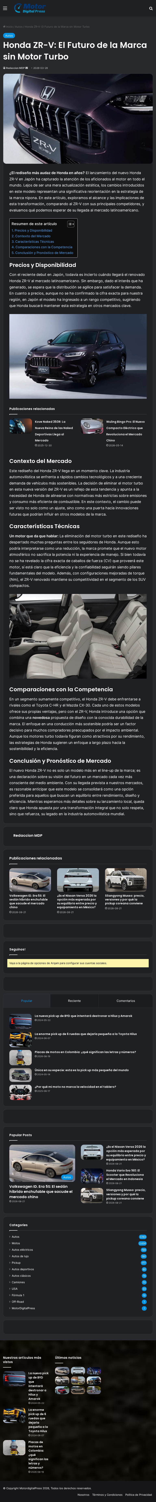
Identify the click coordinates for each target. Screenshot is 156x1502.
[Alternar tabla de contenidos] (68, 224)
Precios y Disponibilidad (33, 230)
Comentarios (126, 1001)
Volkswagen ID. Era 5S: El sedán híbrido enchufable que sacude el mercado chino (28, 901)
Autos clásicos (21, 1275)
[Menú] (5, 9)
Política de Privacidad (138, 1494)
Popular (26, 1001)
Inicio (9, 26)
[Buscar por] (151, 9)
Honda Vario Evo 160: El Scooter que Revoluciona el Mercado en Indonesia (125, 1174)
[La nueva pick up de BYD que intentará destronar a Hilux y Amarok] (20, 1021)
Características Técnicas (34, 241)
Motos (16, 1243)
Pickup (16, 1262)
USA (14, 1288)
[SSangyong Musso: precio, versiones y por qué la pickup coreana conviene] (126, 880)
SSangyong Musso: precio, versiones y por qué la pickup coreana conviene (124, 899)
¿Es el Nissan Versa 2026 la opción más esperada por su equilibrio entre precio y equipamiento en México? (77, 901)
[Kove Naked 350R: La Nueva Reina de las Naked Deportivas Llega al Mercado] (21, 426)
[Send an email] (26, 67)
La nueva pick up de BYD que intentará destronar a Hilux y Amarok (83, 1016)
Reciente (74, 1001)
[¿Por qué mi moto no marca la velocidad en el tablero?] (20, 1092)
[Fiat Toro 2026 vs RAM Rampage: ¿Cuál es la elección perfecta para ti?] (78, 1380)
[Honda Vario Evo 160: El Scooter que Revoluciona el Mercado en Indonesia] (92, 1176)
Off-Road (18, 1301)
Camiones (18, 1282)
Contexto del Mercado (33, 236)
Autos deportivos (23, 1269)
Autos (19, 26)
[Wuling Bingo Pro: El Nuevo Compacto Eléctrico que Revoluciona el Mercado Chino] (92, 426)
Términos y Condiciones (107, 1494)
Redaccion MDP (15, 67)
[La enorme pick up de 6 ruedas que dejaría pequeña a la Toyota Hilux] (20, 1039)
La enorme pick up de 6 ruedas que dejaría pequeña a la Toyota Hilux (86, 1034)
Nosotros (83, 1494)
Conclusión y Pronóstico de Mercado (44, 253)
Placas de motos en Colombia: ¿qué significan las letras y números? (85, 1052)
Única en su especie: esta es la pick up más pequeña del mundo (82, 1070)
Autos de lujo (20, 1256)
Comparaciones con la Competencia (43, 247)
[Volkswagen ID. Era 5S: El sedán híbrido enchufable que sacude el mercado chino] (30, 880)
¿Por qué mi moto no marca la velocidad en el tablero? (75, 1087)
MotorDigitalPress (23, 1308)
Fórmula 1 (18, 1295)
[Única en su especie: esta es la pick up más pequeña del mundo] (20, 1075)
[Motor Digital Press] (31, 8)
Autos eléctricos (22, 1249)
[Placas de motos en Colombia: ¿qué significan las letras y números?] (20, 1057)
